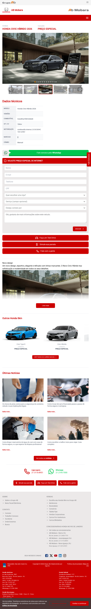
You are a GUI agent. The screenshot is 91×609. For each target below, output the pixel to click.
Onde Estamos (10, 522)
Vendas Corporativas (57, 514)
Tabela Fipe (53, 512)
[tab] (35, 82)
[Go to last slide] (11, 89)
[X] (51, 555)
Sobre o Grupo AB (11, 500)
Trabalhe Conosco (11, 516)
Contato (8, 513)
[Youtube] (55, 555)
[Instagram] (64, 555)
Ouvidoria (8, 519)
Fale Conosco (89, 159)
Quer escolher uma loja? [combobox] (16, 195)
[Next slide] (80, 89)
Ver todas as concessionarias (60, 530)
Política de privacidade (74, 564)
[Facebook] (46, 555)
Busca (7, 524)
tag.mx (47, 566)
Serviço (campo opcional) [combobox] (16, 201)
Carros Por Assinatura (57, 517)
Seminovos (53, 503)
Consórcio (53, 509)
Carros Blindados (55, 520)
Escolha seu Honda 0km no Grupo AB (62, 500)
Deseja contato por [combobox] (14, 208)
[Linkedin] (60, 555)
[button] (87, 17)
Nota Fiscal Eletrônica (13, 503)
